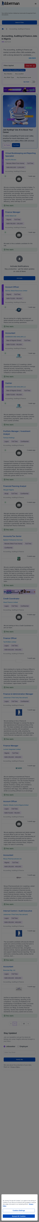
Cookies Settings (19, 1210)
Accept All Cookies (19, 1216)
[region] (19, 1207)
